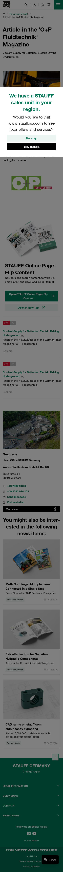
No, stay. (31, 138)
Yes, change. (31, 146)
